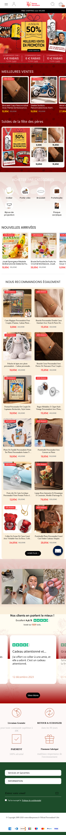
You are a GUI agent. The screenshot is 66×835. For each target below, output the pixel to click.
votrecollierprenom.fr (31, 817)
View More (33, 695)
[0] (61, 4)
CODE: (11, 61)
